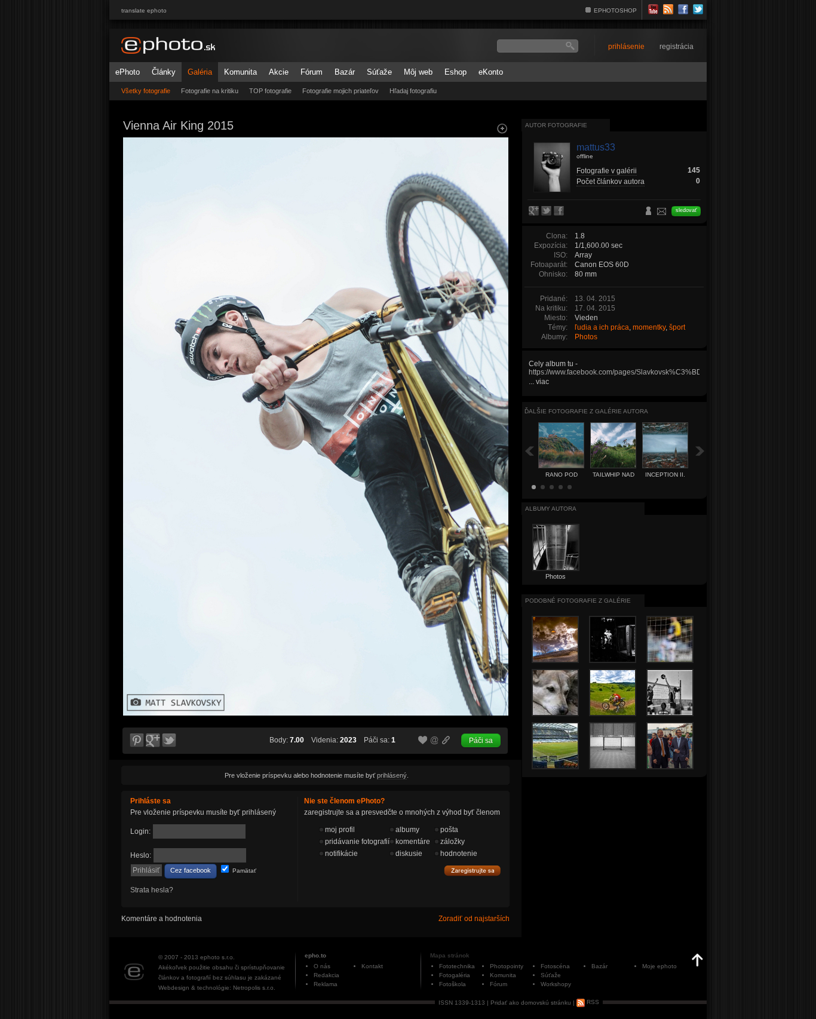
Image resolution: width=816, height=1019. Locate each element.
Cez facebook (190, 870)
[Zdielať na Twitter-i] (169, 740)
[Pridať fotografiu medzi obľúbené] (423, 741)
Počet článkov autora (610, 181)
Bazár (345, 71)
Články (164, 71)
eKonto (490, 71)
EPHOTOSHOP (615, 10)
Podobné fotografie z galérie (578, 600)
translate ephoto (144, 10)
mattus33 (595, 147)
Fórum (311, 71)
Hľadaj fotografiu (413, 90)
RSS (592, 1002)
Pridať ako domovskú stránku (530, 1002)
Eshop (455, 71)
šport (677, 327)
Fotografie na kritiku (209, 90)
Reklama (326, 984)
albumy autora (550, 508)
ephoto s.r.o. (217, 957)
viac (542, 381)
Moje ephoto (659, 966)
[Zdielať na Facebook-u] (560, 211)
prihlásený (392, 775)
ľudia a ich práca (602, 327)
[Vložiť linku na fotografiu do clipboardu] (446, 740)
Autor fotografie (556, 125)
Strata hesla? (151, 890)
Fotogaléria (454, 975)
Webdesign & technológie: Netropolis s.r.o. (216, 987)
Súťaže (379, 71)
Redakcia (326, 975)
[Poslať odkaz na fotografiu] (435, 742)
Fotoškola (452, 984)
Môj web (418, 71)
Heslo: (140, 855)
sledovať (686, 210)
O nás (322, 966)
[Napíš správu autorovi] (662, 213)
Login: (140, 831)
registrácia (676, 46)
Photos (586, 337)
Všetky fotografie (145, 90)
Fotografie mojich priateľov (340, 90)
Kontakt (372, 966)
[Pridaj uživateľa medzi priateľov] (649, 212)
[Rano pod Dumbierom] (135, 242)
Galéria (200, 71)
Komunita (240, 71)
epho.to (315, 955)
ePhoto (127, 71)
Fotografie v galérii (606, 171)
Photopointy (506, 966)
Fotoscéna (555, 966)
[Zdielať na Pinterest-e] (136, 740)
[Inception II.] (495, 242)
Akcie (279, 71)
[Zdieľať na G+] (153, 740)
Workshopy (556, 984)
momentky (649, 327)
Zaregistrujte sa (472, 870)
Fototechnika (457, 966)
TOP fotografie (270, 90)
